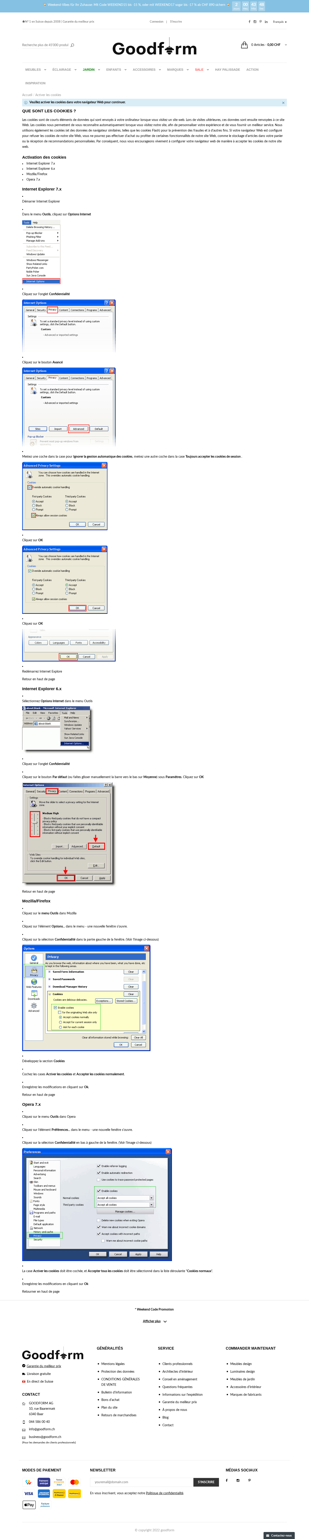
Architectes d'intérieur (177, 1371)
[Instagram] (242, 1481)
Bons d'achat (110, 1400)
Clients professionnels (177, 1364)
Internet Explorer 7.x (40, 163)
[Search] (48, 45)
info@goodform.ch (42, 1429)
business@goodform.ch (45, 1437)
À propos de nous (174, 1410)
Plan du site (109, 1407)
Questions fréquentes (177, 1387)
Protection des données (117, 1371)
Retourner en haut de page (40, 1291)
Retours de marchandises (118, 1415)
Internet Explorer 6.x (40, 168)
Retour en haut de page (38, 679)
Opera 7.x (33, 179)
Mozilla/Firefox (36, 174)
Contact (168, 1425)
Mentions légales (113, 1364)
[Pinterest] (254, 1481)
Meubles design (241, 1364)
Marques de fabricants (245, 1394)
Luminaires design (242, 1371)
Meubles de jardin (242, 1379)
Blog (165, 1417)
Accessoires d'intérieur (245, 1387)
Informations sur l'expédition (182, 1394)
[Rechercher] (72, 45)
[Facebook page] (231, 1481)
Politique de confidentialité (164, 1493)
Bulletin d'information (116, 1392)
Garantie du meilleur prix (78, 21)
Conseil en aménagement (179, 1379)
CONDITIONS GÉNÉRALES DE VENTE (120, 1382)
